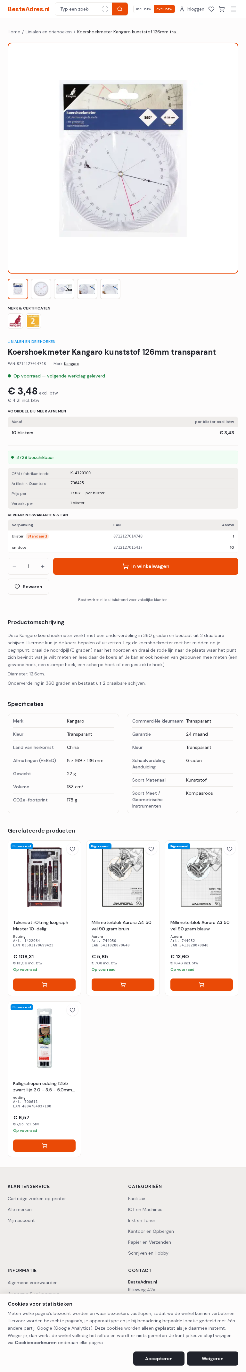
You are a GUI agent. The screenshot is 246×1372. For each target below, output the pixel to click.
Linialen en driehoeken (49, 32)
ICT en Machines (145, 1209)
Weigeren (213, 1358)
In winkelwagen (150, 566)
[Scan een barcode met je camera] (105, 9)
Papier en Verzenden (149, 1242)
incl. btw (143, 9)
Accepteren (159, 1358)
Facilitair (136, 1198)
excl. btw (164, 9)
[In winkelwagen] (44, 984)
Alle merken (20, 1209)
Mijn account (21, 1220)
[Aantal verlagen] (14, 566)
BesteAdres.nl (29, 9)
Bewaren (32, 586)
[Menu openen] (233, 9)
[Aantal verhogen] (42, 566)
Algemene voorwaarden (33, 1282)
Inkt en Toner (141, 1220)
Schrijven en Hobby (148, 1253)
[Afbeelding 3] (64, 289)
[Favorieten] (211, 9)
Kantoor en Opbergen (151, 1231)
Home (14, 32)
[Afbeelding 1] (18, 289)
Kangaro (71, 363)
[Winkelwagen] (221, 9)
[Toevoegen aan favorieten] (72, 849)
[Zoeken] (120, 9)
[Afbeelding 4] (87, 289)
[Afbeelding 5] (110, 289)
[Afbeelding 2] (41, 289)
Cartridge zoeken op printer (37, 1198)
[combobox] (76, 9)
